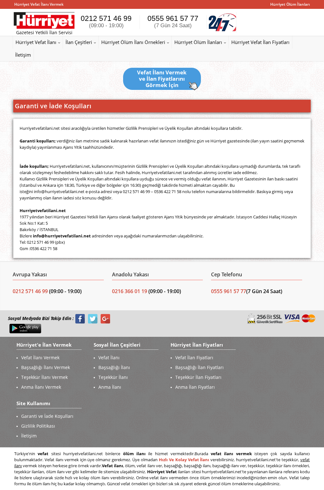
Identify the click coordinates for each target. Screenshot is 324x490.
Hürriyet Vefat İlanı (36, 42)
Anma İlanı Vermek (41, 387)
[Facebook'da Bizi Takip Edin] (80, 319)
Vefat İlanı (109, 358)
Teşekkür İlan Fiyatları (198, 377)
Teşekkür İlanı (113, 377)
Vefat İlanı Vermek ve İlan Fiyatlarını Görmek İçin (162, 79)
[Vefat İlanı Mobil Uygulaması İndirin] (25, 328)
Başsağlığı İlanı (114, 367)
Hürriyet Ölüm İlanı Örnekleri (133, 42)
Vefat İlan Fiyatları (194, 358)
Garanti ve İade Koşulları (47, 416)
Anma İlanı (109, 387)
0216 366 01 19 (129, 291)
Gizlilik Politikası (38, 426)
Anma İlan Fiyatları (195, 387)
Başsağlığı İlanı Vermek (45, 367)
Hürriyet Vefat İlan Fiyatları (260, 42)
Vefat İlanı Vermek (40, 358)
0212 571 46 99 (106, 21)
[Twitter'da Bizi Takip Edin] (92, 319)
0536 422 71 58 (43, 248)
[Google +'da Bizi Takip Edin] (105, 319)
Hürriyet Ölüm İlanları (198, 42)
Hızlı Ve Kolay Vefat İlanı (184, 459)
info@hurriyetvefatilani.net (59, 191)
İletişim (23, 55)
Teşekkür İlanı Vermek (44, 377)
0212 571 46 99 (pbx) (46, 242)
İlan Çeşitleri (78, 42)
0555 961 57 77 (172, 21)
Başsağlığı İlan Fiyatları (199, 367)
